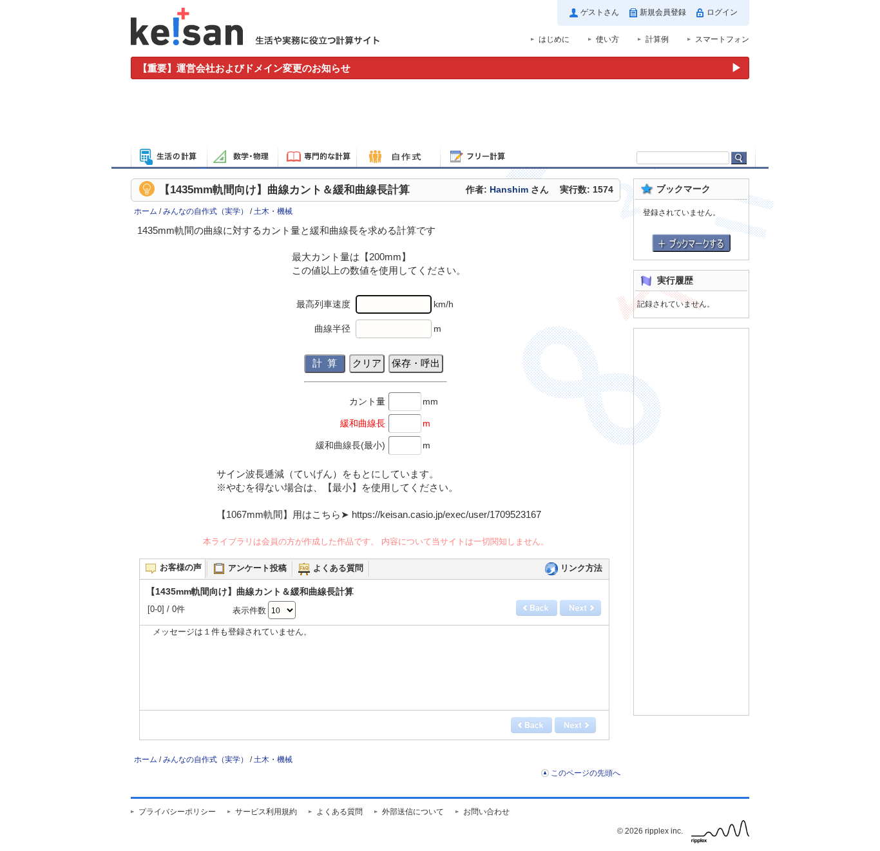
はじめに (554, 39)
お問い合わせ (486, 811)
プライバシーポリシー (177, 811)
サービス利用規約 (266, 811)
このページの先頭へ (585, 773)
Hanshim (509, 190)
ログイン (722, 12)
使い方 (607, 39)
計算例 (657, 39)
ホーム (145, 211)
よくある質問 (339, 811)
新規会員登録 (663, 12)
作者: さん (507, 190)
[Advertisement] (440, 115)
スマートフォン (722, 39)
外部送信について (413, 811)
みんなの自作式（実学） (205, 211)
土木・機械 (273, 211)
